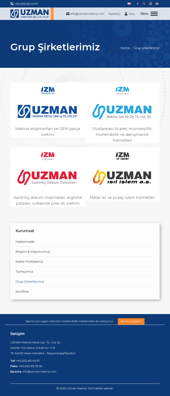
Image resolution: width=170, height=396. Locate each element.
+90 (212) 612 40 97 (26, 3)
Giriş (131, 13)
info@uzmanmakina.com (87, 13)
